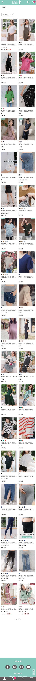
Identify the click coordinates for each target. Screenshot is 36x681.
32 (19, 619)
